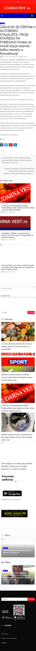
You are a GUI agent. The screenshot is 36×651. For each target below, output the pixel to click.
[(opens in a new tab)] (18, 331)
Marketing (4, 634)
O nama (3, 643)
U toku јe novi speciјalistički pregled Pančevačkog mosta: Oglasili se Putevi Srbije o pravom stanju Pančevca (17, 208)
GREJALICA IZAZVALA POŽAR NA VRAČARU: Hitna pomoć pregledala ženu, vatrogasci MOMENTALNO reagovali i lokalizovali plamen (18, 171)
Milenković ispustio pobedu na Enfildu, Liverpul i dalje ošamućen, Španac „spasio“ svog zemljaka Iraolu (17, 377)
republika (14, 135)
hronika (3, 139)
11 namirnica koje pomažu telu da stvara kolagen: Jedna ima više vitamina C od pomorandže (16, 346)
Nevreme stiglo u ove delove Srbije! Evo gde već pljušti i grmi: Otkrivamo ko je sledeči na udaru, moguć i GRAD (17, 267)
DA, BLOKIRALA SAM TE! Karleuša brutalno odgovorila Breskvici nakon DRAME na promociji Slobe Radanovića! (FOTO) (17, 160)
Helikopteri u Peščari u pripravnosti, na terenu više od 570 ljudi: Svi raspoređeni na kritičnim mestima (17, 235)
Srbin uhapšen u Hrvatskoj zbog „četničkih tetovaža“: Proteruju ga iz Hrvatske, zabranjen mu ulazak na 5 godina (16, 466)
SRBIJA (2, 23)
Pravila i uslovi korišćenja (9, 638)
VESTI (7, 535)
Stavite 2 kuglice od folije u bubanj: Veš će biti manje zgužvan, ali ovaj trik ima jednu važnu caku (16, 437)
